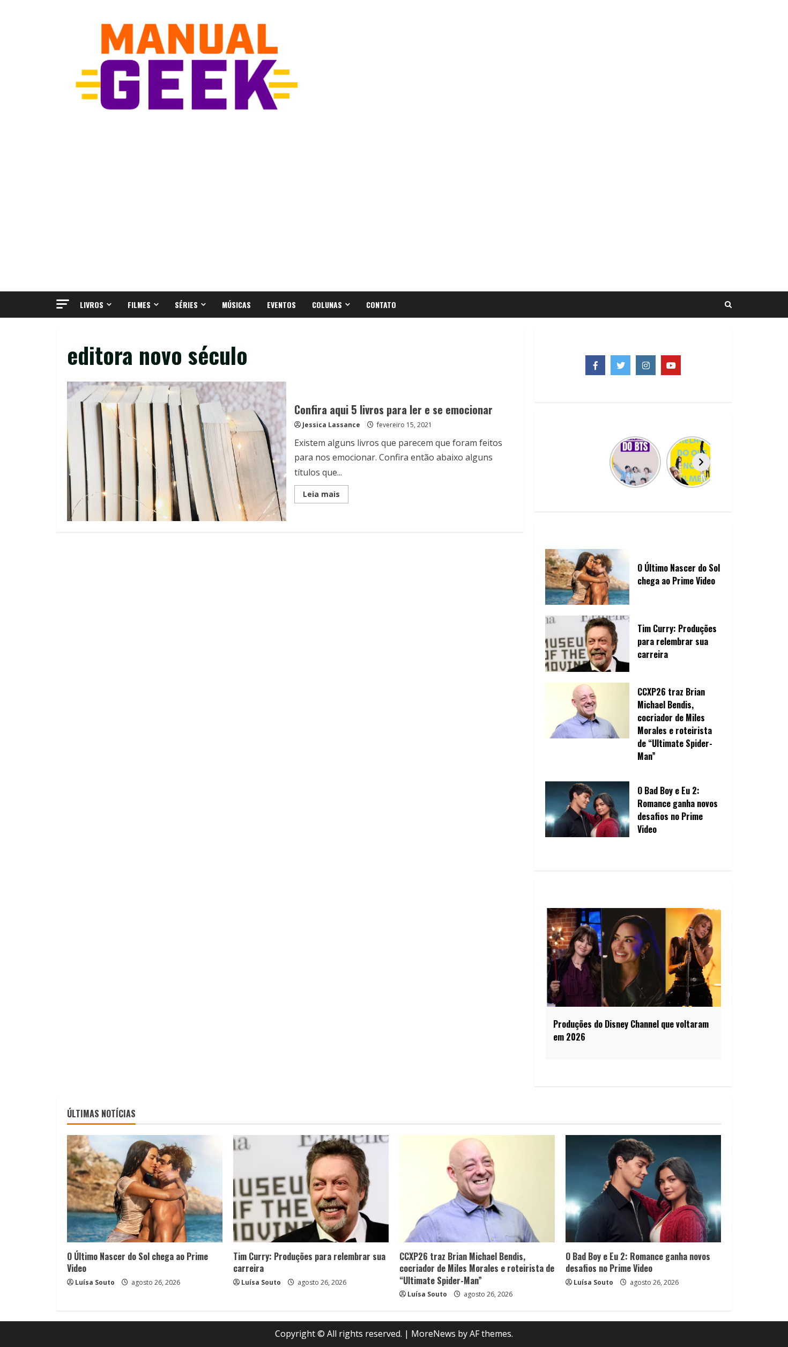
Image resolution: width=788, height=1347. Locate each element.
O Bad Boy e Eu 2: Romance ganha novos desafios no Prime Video (638, 1262)
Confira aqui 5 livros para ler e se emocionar (176, 451)
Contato (381, 304)
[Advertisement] (394, 200)
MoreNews (433, 1333)
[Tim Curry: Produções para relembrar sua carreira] (311, 1188)
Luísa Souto (95, 1282)
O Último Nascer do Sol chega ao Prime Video (137, 1262)
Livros (91, 304)
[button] (62, 304)
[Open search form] (728, 305)
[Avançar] (701, 462)
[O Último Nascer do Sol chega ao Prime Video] (144, 1188)
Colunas (327, 304)
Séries (186, 304)
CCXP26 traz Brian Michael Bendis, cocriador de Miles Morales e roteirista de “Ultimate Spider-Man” (476, 1268)
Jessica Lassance (331, 424)
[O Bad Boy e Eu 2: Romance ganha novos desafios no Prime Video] (643, 1188)
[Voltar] (565, 462)
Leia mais (325, 495)
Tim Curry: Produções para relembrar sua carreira (309, 1262)
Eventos (281, 304)
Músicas (236, 304)
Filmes (139, 304)
